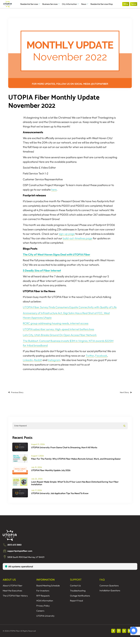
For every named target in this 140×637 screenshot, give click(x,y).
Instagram (54, 360)
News (83, 4)
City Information (69, 4)
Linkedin (28, 360)
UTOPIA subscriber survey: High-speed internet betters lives (58, 329)
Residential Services (29, 4)
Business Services (50, 4)
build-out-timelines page (77, 238)
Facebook (101, 355)
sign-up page (67, 233)
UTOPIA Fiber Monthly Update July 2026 (50, 470)
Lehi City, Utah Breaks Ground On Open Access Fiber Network (60, 335)
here (54, 189)
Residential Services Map (102, 4)
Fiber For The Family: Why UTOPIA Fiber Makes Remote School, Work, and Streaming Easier (76, 458)
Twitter (90, 355)
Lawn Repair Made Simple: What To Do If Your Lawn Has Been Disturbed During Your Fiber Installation (75, 483)
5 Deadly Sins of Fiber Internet (42, 270)
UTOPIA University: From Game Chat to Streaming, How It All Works (64, 447)
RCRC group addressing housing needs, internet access (55, 323)
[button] (133, 630)
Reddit (38, 360)
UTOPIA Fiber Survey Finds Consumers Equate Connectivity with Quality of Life (70, 307)
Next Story (124, 392)
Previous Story (17, 392)
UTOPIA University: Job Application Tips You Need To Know (59, 493)
